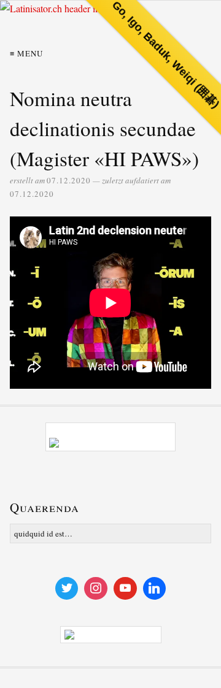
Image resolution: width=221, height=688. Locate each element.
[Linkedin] (154, 588)
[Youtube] (125, 588)
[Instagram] (95, 588)
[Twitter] (67, 588)
